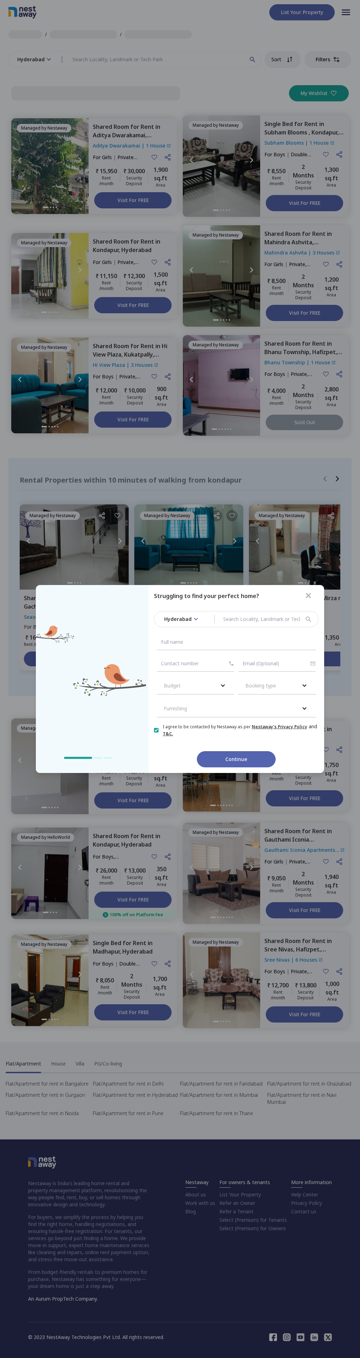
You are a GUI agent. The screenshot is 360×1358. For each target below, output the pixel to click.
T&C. (168, 734)
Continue (236, 759)
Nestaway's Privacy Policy (279, 727)
